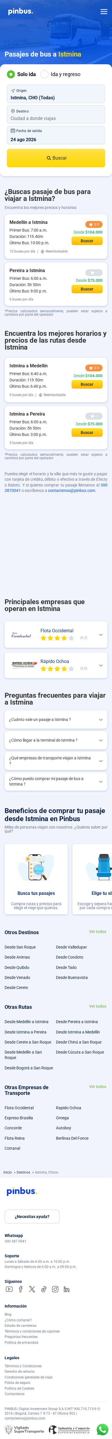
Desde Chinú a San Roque (78, 1042)
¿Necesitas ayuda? (32, 1216)
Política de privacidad (21, 1343)
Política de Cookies (19, 1388)
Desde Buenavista (72, 977)
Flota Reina (15, 1138)
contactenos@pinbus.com (71, 490)
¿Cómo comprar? (18, 1320)
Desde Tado (66, 967)
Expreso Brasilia (19, 1118)
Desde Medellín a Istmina (27, 1021)
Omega (62, 1118)
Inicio (8, 1172)
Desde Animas (17, 957)
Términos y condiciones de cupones (32, 1331)
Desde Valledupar (71, 947)
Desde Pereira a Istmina (77, 1021)
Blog (8, 1314)
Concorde (13, 1128)
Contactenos (14, 1394)
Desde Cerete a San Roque (28, 1042)
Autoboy (63, 1128)
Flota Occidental (19, 1108)
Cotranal (12, 1148)
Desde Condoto (69, 957)
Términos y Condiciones (23, 1366)
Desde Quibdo (17, 967)
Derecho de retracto (20, 1372)
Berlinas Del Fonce (72, 1138)
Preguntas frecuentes (21, 1337)
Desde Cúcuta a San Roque (80, 1052)
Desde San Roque (20, 947)
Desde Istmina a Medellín (78, 1032)
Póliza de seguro (17, 1383)
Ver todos (97, 932)
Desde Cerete (16, 987)
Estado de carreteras (20, 1326)
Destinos (24, 1172)
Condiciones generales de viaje (28, 1377)
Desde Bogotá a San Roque (29, 1068)
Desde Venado (17, 977)
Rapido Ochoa (68, 1108)
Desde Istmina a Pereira (26, 1032)
